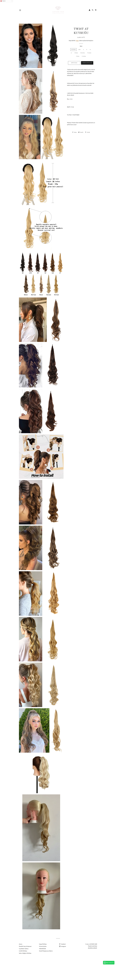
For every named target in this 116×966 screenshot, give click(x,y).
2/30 (79, 49)
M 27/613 (83, 52)
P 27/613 (84, 56)
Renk (81, 46)
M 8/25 (76, 52)
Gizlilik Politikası (23, 951)
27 (71, 52)
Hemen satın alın (87, 62)
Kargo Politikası (43, 944)
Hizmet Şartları (43, 946)
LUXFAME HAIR (93, 944)
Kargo (77, 40)
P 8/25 (77, 56)
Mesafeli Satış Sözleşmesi (25, 946)
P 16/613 (89, 52)
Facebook (63, 944)
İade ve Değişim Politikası (25, 953)
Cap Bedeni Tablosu (23, 948)
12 (90, 49)
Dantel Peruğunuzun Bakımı (46, 951)
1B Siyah (73, 49)
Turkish (3, 1)
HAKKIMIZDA (42, 948)
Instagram (63, 946)
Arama (20, 944)
